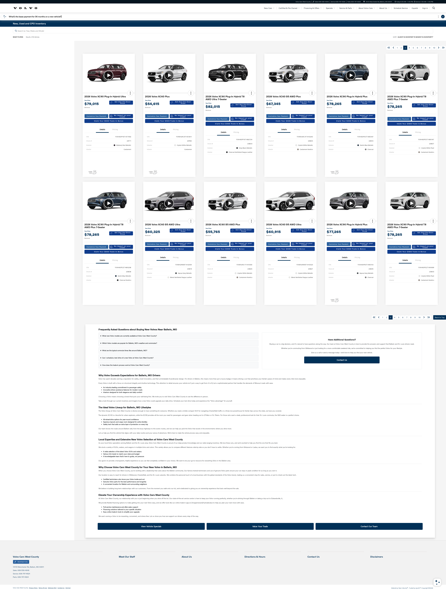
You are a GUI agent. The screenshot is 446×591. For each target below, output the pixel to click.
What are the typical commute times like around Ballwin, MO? (124, 350)
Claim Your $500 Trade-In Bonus (109, 121)
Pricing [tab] (115, 129)
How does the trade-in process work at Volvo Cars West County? (126, 365)
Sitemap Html (52, 588)
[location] (364, 2)
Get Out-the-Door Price (123, 102)
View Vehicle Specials (151, 526)
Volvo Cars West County (20, 588)
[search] (434, 8)
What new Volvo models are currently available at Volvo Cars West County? (129, 336)
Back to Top (439, 317)
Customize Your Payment (96, 116)
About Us (187, 556)
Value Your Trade (260, 526)
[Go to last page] (443, 48)
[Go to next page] (439, 48)
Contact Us (342, 360)
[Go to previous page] (393, 48)
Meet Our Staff (127, 556)
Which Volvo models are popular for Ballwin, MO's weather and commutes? (129, 343)
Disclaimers (376, 556)
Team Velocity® (403, 588)
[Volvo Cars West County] (25, 8)
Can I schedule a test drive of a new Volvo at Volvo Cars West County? (128, 358)
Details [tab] (102, 129)
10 (434, 48)
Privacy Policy (33, 588)
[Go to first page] (388, 48)
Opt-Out (68, 588)
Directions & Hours (254, 556)
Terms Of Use (43, 588)
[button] (130, 93)
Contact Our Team (369, 526)
